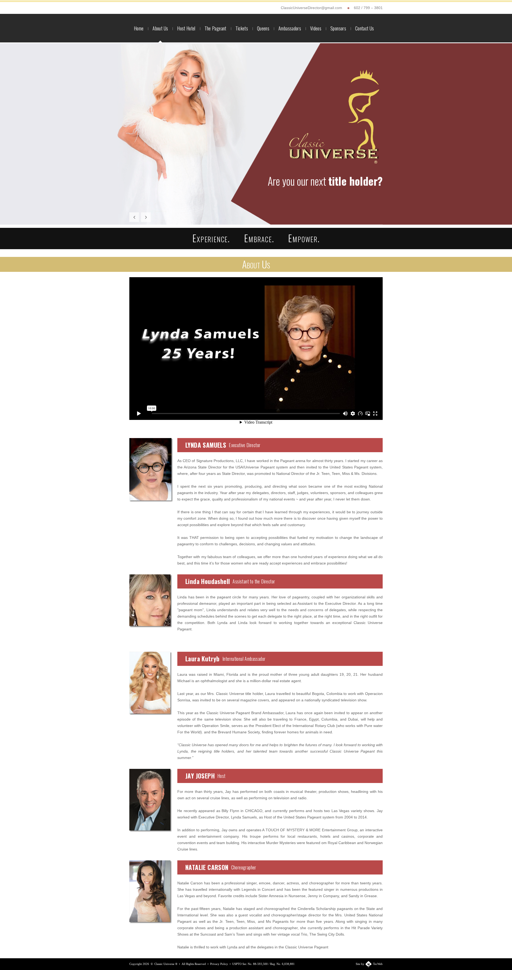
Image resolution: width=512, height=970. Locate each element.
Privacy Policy (219, 964)
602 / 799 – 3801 (368, 8)
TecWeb (378, 964)
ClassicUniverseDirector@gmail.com (311, 8)
